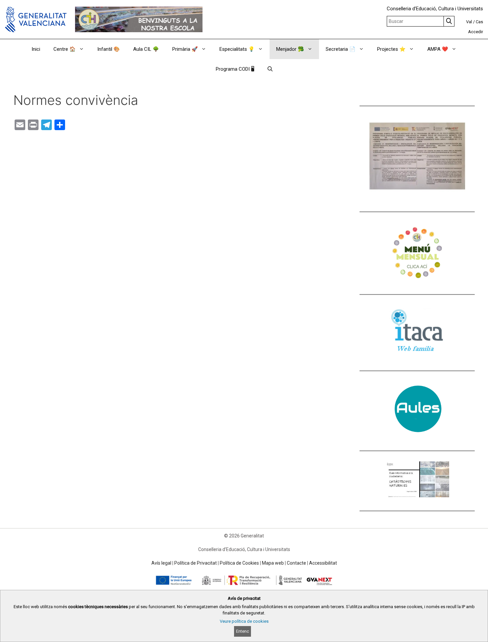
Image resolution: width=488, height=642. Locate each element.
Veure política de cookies (244, 621)
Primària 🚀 (185, 49)
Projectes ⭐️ (391, 49)
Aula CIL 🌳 (146, 49)
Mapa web (273, 563)
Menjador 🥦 (290, 49)
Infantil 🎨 (108, 49)
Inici (36, 49)
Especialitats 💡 (237, 49)
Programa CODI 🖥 (235, 69)
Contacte (296, 563)
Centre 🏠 (64, 49)
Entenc (242, 631)
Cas (479, 21)
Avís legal (161, 563)
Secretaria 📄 (341, 49)
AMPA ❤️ (437, 49)
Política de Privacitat (195, 563)
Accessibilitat (323, 563)
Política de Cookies (239, 563)
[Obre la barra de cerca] (270, 69)
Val (469, 21)
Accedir (475, 31)
